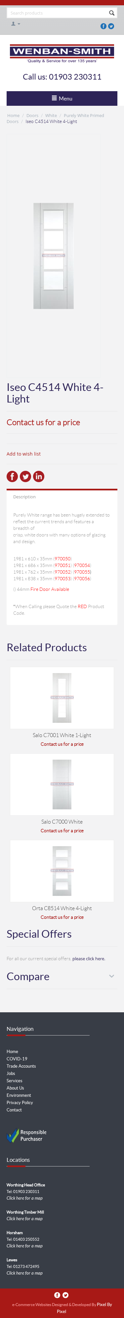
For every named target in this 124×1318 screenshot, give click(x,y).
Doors (32, 115)
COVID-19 (17, 1058)
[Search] (111, 13)
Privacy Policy (20, 1102)
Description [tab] (24, 497)
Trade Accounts (21, 1066)
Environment (19, 1095)
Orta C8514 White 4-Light (62, 908)
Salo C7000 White (62, 822)
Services (14, 1080)
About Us (15, 1088)
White (51, 115)
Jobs (11, 1073)
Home (13, 115)
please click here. (88, 959)
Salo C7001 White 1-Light (62, 735)
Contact (14, 1109)
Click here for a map (25, 1198)
